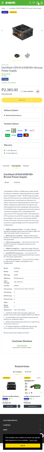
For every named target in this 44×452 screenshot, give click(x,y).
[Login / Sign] (41, 3)
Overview (6, 166)
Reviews (26, 166)
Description (16, 166)
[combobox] (30, 3)
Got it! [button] (23, 445)
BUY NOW (10, 406)
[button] (3, 3)
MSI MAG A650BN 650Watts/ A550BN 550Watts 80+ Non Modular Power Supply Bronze (11, 396)
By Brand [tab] (28, 372)
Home (3, 8)
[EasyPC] (10, 3)
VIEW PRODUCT (32, 406)
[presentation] (3, 392)
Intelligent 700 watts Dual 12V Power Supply (33, 396)
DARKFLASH (5, 65)
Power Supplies (17, 333)
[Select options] (19, 406)
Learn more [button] (33, 440)
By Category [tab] (17, 372)
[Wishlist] (34, 3)
